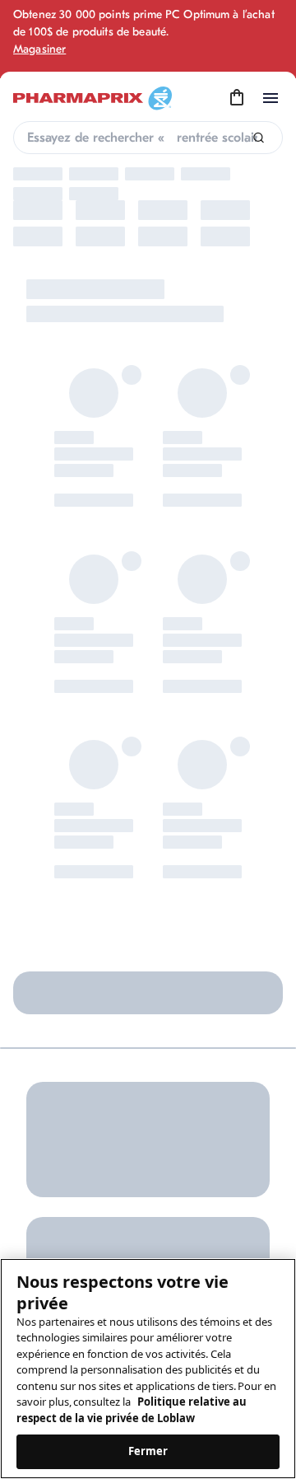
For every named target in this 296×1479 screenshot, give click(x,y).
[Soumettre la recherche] (258, 138)
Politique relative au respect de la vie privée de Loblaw (131, 1409)
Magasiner (39, 49)
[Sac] (236, 98)
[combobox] (148, 137)
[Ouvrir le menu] (270, 98)
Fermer (148, 1451)
